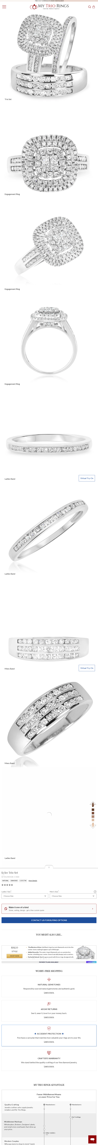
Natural (5, 880)
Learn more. (49, 992)
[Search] (89, 6)
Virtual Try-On (86, 478)
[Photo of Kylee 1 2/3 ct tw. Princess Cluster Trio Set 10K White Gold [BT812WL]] (49, 435)
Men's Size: (54, 891)
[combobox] (25, 896)
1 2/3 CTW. (23, 880)
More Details (33, 880)
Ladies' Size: (7, 891)
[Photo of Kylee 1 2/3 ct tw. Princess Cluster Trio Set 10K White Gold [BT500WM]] (49, 625)
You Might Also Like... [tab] (49, 934)
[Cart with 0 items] (94, 6)
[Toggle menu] (3, 6)
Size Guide (95, 891)
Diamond (14, 880)
